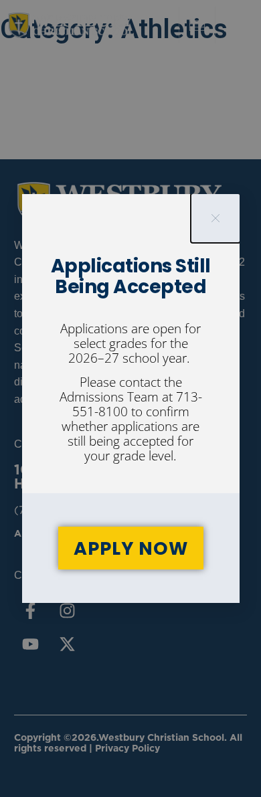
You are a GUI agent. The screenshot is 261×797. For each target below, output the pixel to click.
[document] (130, 398)
